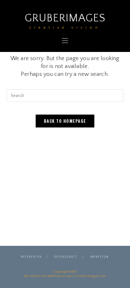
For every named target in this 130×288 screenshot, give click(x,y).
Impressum (99, 256)
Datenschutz (66, 256)
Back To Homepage (65, 121)
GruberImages (65, 20)
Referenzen (31, 256)
